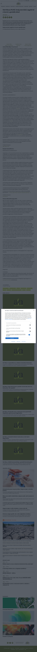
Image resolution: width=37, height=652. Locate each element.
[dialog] (18, 326)
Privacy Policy (24, 341)
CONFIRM (12, 338)
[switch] (30, 325)
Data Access (18, 341)
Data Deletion (13, 341)
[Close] (34, 311)
